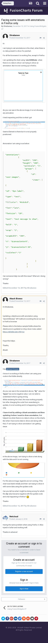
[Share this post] (44, 38)
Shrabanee (8, 26)
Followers (21, 599)
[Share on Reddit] (24, 618)
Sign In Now (24, 589)
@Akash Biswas (13, 369)
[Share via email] (32, 618)
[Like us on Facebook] (21, 635)
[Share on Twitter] (3, 618)
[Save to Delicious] (20, 618)
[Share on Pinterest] (36, 618)
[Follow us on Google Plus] (33, 635)
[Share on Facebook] (7, 618)
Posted (19, 38)
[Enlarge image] (24, 86)
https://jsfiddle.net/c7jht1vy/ (14, 332)
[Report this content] (40, 38)
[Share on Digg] (15, 618)
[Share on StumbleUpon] (28, 618)
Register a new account (24, 571)
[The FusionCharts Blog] (15, 635)
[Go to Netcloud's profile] (5, 517)
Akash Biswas (15, 298)
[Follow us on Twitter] (27, 635)
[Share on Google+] (11, 618)
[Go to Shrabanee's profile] (5, 36)
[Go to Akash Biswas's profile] (5, 300)
